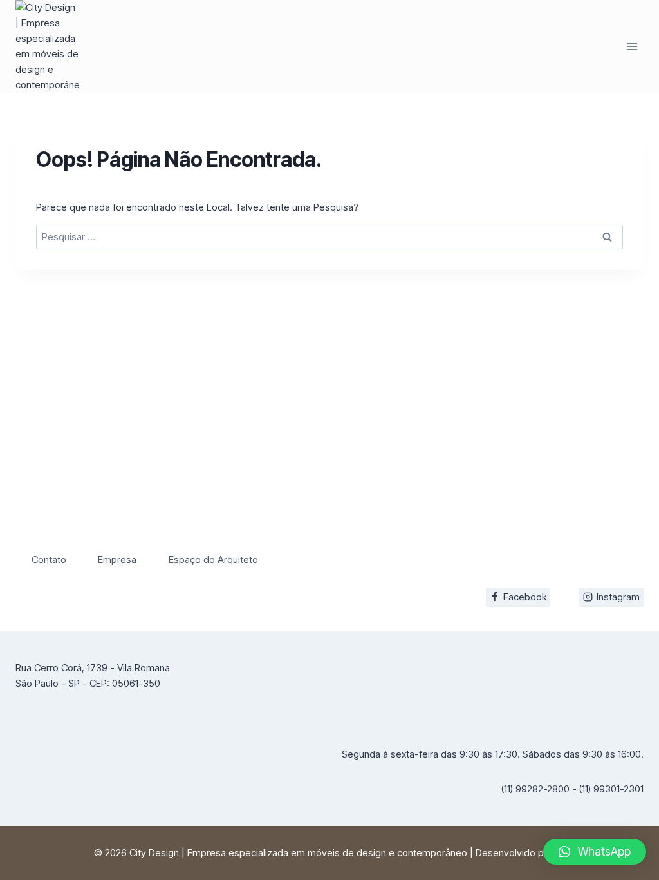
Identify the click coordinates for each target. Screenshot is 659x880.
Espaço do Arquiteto (213, 559)
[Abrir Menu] (632, 46)
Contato (49, 559)
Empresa (117, 559)
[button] (594, 852)
